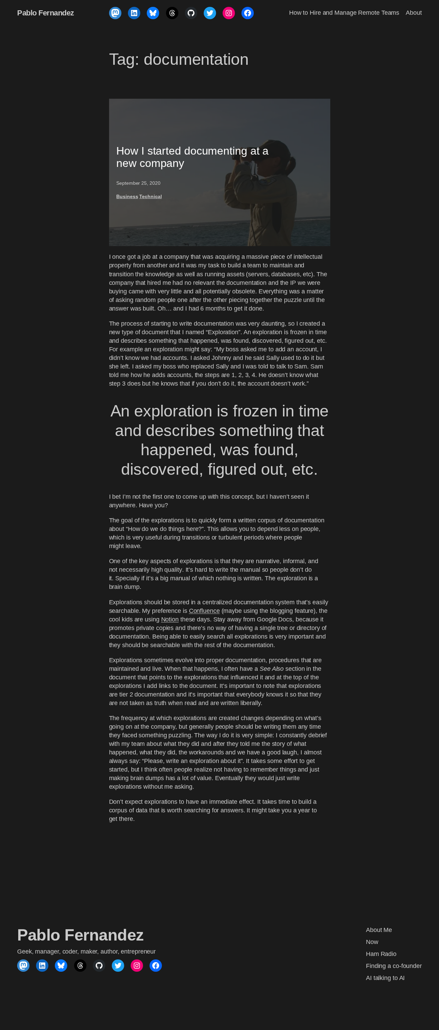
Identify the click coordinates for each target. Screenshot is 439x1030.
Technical (150, 196)
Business (127, 196)
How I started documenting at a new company (192, 157)
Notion (170, 619)
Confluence (204, 610)
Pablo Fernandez (45, 13)
